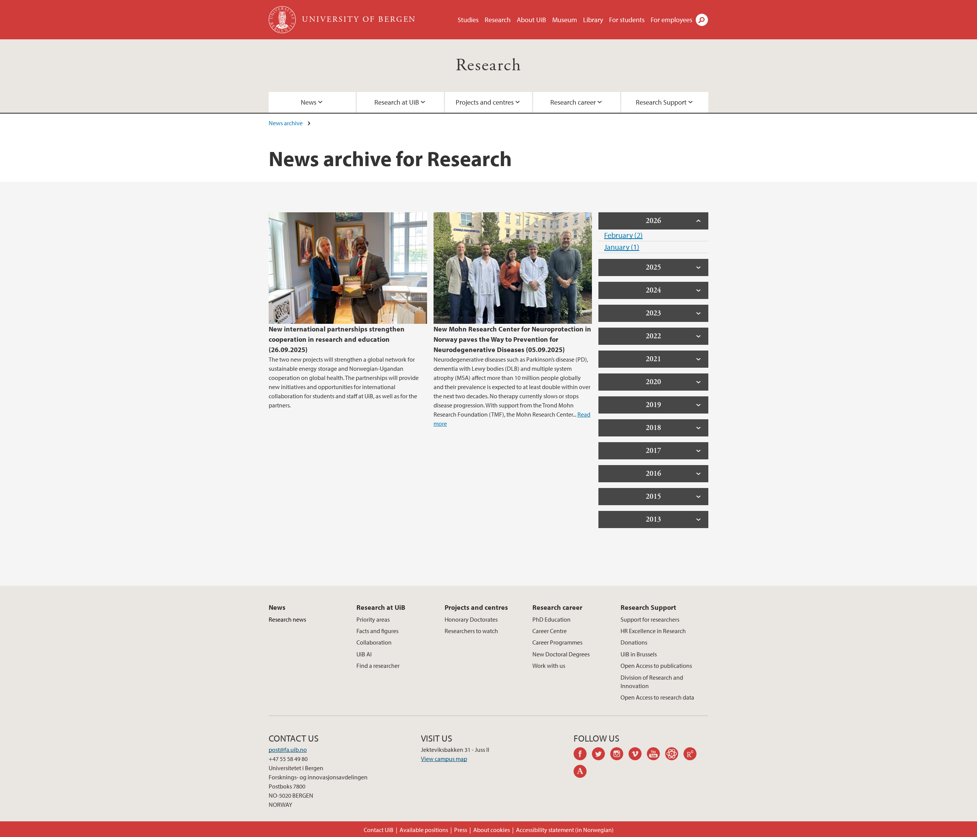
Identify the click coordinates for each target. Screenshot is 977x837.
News (308, 102)
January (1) (621, 247)
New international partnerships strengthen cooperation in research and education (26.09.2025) (337, 339)
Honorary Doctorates (471, 619)
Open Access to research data (657, 697)
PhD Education (551, 619)
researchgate (693, 755)
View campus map (444, 759)
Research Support (661, 102)
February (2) (623, 235)
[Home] (283, 19)
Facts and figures (377, 631)
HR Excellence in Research (653, 631)
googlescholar (674, 755)
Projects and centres (485, 102)
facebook (583, 755)
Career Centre (549, 631)
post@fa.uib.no (288, 749)
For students (627, 19)
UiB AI (364, 654)
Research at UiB (396, 102)
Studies (468, 19)
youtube (656, 755)
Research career (573, 102)
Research (498, 19)
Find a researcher (378, 665)
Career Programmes (557, 642)
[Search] (701, 20)
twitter (601, 755)
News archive (286, 123)
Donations (634, 642)
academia (583, 772)
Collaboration (374, 642)
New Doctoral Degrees (561, 654)
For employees (671, 19)
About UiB (531, 19)
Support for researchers (650, 619)
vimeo (638, 755)
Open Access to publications (656, 665)
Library (593, 19)
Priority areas (373, 619)
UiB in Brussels (639, 654)
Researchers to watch (471, 631)
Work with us (548, 665)
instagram (619, 755)
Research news (287, 619)
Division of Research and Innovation (652, 682)
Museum (564, 19)
